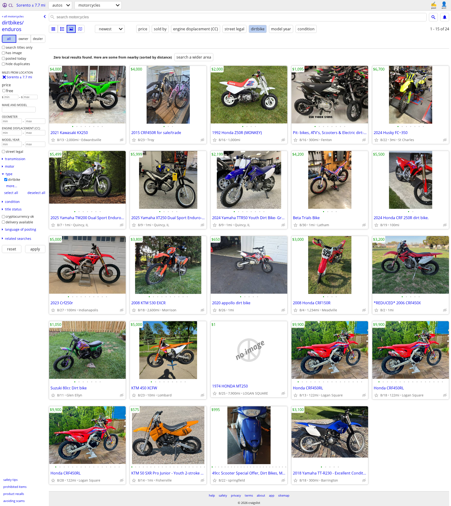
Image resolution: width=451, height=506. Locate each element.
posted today (16, 58)
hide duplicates (18, 64)
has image (14, 53)
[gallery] (71, 29)
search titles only (19, 47)
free (9, 90)
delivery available (19, 222)
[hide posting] (121, 140)
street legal (14, 151)
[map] (80, 29)
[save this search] (444, 17)
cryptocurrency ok (20, 216)
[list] (53, 29)
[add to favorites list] (53, 140)
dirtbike (14, 179)
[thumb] (62, 29)
